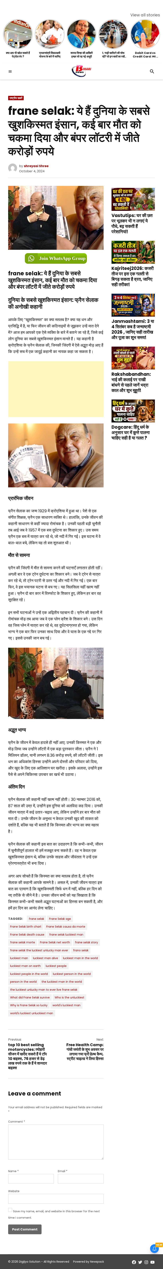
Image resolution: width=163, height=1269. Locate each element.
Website (13, 1191)
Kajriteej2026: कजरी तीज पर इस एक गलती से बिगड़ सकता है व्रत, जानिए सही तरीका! (133, 276)
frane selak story (86, 942)
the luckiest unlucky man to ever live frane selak (43, 990)
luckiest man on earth (25, 966)
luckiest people (56, 966)
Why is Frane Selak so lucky (29, 1005)
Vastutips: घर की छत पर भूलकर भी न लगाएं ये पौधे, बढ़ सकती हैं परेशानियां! (132, 223)
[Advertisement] (56, 389)
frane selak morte (22, 942)
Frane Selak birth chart (25, 927)
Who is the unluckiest (69, 997)
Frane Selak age (60, 919)
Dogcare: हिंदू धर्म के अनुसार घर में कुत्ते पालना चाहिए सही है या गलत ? (131, 432)
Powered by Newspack (88, 1262)
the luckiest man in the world (62, 982)
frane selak (36, 919)
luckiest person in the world (72, 974)
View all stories (145, 15)
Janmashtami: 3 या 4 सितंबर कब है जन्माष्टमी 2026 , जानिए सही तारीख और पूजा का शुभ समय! (133, 329)
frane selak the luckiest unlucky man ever (39, 950)
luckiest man (19, 958)
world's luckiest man (66, 1005)
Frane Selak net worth (55, 942)
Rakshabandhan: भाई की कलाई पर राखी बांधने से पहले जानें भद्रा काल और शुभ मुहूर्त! (131, 382)
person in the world (23, 982)
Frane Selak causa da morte (65, 927)
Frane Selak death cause (27, 935)
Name (13, 1171)
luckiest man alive (45, 958)
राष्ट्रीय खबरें (16, 98)
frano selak (80, 950)
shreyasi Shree (36, 166)
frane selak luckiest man (66, 935)
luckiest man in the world (80, 958)
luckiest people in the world (29, 974)
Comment (16, 1122)
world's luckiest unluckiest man (31, 1013)
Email (62, 1171)
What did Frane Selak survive (30, 997)
